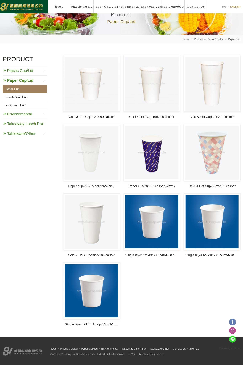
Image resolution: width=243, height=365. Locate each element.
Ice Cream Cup (15, 105)
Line (232, 339)
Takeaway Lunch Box (150, 6)
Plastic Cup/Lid (82, 6)
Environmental (127, 6)
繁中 (224, 7)
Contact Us (196, 6)
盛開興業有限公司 (21, 7)
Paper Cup (234, 39)
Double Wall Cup (16, 97)
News (59, 6)
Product (198, 39)
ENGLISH (235, 7)
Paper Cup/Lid (105, 6)
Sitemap (194, 348)
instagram (232, 330)
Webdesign (225, 348)
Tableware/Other (173, 6)
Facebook (232, 322)
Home (186, 39)
